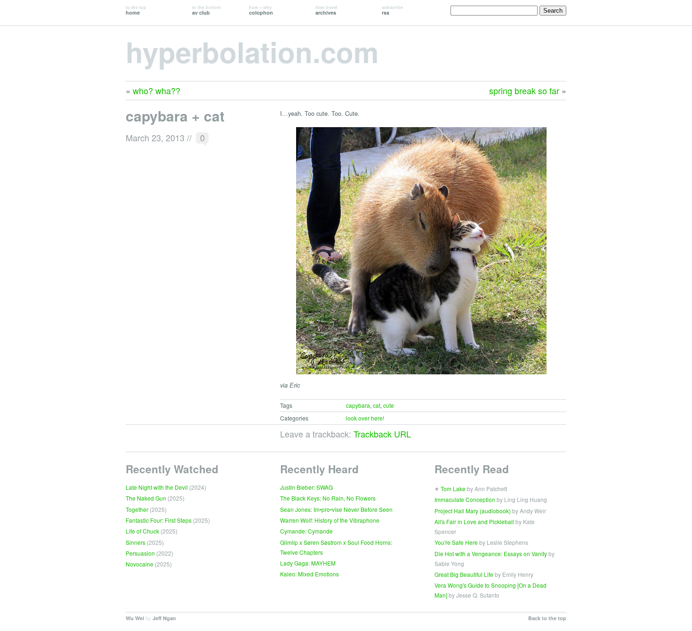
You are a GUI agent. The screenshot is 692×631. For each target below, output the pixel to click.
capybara (358, 405)
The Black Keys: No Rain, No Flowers (328, 498)
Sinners (135, 542)
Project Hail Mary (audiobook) (473, 511)
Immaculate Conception (465, 499)
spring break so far (524, 90)
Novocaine (139, 564)
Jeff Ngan (164, 618)
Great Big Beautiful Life (464, 574)
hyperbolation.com (252, 51)
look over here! (365, 418)
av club (206, 10)
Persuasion (140, 553)
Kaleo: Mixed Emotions (309, 574)
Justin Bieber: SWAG (306, 487)
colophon (261, 10)
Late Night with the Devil (157, 487)
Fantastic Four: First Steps (159, 520)
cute (388, 405)
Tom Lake (453, 489)
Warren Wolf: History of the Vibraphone (329, 520)
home (136, 10)
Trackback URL (382, 434)
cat (376, 405)
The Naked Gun (146, 498)
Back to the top (547, 618)
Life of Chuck (142, 531)
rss (392, 10)
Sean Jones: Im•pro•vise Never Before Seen (336, 509)
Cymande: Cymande (306, 531)
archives (326, 10)
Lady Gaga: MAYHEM (308, 563)
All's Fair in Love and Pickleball (474, 522)
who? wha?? (156, 90)
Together (137, 509)
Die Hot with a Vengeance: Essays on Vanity (491, 554)
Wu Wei (135, 618)
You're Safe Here (456, 542)
